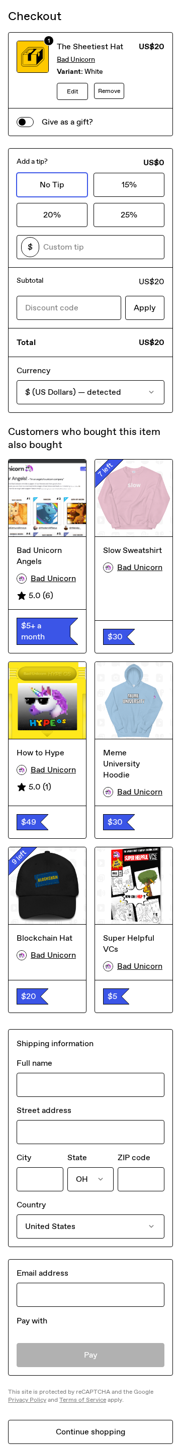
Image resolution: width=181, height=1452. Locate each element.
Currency (33, 370)
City (24, 1157)
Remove (109, 90)
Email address (42, 1273)
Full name (34, 1063)
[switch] (25, 122)
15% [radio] (129, 184)
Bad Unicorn (76, 59)
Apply (145, 307)
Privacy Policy (27, 1399)
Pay (91, 1355)
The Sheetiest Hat (90, 46)
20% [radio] (52, 214)
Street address (44, 1110)
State (77, 1157)
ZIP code (134, 1157)
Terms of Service (82, 1399)
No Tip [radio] (52, 184)
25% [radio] (129, 214)
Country (31, 1204)
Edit (72, 91)
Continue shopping (90, 1431)
